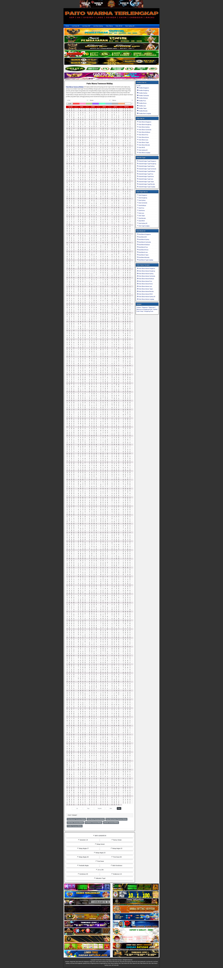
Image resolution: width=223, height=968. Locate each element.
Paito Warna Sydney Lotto (114, 963)
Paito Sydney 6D (129, 26)
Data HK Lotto (136, 963)
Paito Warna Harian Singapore (146, 268)
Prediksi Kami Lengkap (144, 113)
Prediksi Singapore (143, 88)
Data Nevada (142, 218)
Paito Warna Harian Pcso (145, 281)
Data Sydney (142, 200)
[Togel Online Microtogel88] (87, 887)
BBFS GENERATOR (100, 836)
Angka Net (72, 961)
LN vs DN (100, 870)
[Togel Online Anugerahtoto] (136, 916)
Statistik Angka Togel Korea (146, 176)
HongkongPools (103, 963)
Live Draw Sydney (98, 26)
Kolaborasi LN (117, 874)
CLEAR (69, 103)
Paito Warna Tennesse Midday (100, 84)
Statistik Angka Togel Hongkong (147, 163)
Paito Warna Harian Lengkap (146, 299)
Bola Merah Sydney (143, 239)
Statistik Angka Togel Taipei (146, 181)
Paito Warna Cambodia (144, 129)
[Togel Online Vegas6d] (87, 909)
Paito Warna (109, 26)
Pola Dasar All (117, 857)
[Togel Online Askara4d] (87, 916)
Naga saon (152, 307)
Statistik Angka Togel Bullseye (146, 171)
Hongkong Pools (148, 311)
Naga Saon (92, 961)
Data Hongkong (142, 198)
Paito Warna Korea (143, 137)
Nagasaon (145, 307)
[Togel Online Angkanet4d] (136, 931)
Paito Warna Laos (143, 140)
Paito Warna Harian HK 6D (145, 294)
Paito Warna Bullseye (144, 132)
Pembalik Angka (83, 865)
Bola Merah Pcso (143, 247)
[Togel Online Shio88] (136, 946)
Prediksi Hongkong (143, 90)
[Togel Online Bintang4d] (87, 924)
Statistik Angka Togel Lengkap (146, 186)
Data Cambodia (142, 203)
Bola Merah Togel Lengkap (145, 260)
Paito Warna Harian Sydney (145, 273)
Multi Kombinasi (117, 865)
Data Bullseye (142, 205)
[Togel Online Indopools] (136, 939)
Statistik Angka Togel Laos (145, 179)
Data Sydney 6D (142, 223)
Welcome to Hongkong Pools (144, 309)
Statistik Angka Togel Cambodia (147, 169)
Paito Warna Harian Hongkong (146, 271)
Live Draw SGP (86, 26)
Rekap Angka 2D (100, 853)
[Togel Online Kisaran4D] (111, 54)
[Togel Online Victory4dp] (87, 894)
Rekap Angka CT (83, 848)
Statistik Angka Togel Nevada (146, 184)
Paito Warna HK (79, 961)
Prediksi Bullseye (143, 98)
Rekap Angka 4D (83, 857)
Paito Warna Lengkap (144, 152)
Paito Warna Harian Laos (145, 286)
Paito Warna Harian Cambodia (146, 276)
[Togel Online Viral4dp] (111, 76)
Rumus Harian (117, 840)
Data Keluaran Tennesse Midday (76, 819)
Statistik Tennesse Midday (111, 822)
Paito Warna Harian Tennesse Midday (116, 819)
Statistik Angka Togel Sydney (146, 166)
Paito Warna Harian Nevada (146, 291)
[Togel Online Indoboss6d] (136, 887)
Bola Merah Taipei (143, 255)
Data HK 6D (141, 220)
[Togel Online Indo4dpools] (87, 953)
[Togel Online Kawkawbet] (87, 902)
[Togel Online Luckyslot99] (136, 894)
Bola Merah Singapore (144, 234)
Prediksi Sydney (142, 93)
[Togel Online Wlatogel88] (87, 931)
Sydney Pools (86, 963)
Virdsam (139, 307)
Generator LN (83, 840)
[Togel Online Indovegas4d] (136, 953)
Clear (119, 808)
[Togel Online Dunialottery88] (136, 909)
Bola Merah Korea (143, 249)
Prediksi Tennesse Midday (75, 826)
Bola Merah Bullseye (144, 244)
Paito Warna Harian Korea (145, 283)
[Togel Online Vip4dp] (136, 902)
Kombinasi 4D (83, 874)
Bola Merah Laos (143, 252)
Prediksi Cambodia (143, 95)
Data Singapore (142, 195)
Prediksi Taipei (142, 108)
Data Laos (141, 213)
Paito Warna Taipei (143, 142)
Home (67, 26)
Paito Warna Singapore (144, 122)
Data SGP (122, 961)
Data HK (117, 961)
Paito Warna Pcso (143, 134)
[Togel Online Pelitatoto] (111, 69)
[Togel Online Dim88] (111, 39)
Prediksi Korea (142, 103)
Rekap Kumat (100, 844)
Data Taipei (141, 215)
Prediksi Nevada (142, 111)
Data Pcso (141, 208)
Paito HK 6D (119, 26)
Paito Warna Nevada (144, 145)
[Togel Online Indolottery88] (136, 924)
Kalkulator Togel (100, 878)
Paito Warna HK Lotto (126, 963)
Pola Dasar (100, 861)
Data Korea (141, 210)
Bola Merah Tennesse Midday (93, 822)
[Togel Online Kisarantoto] (111, 61)
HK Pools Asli (115, 965)
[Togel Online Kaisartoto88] (87, 946)
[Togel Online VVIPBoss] (111, 32)
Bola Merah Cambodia (144, 242)
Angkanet (79, 963)
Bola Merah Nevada (143, 257)
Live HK (138, 85)
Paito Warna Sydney (144, 127)
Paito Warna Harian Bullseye (146, 278)
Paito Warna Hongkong (144, 124)
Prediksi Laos (142, 106)
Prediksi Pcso (142, 100)
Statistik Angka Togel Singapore (147, 161)
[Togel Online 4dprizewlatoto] (87, 939)
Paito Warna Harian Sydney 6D (146, 296)
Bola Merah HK (142, 237)
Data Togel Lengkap (143, 226)
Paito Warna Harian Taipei (145, 289)
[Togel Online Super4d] (111, 46)
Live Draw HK (75, 26)
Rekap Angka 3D (117, 848)
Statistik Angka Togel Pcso (145, 174)
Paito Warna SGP (110, 961)
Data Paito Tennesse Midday (75, 822)
